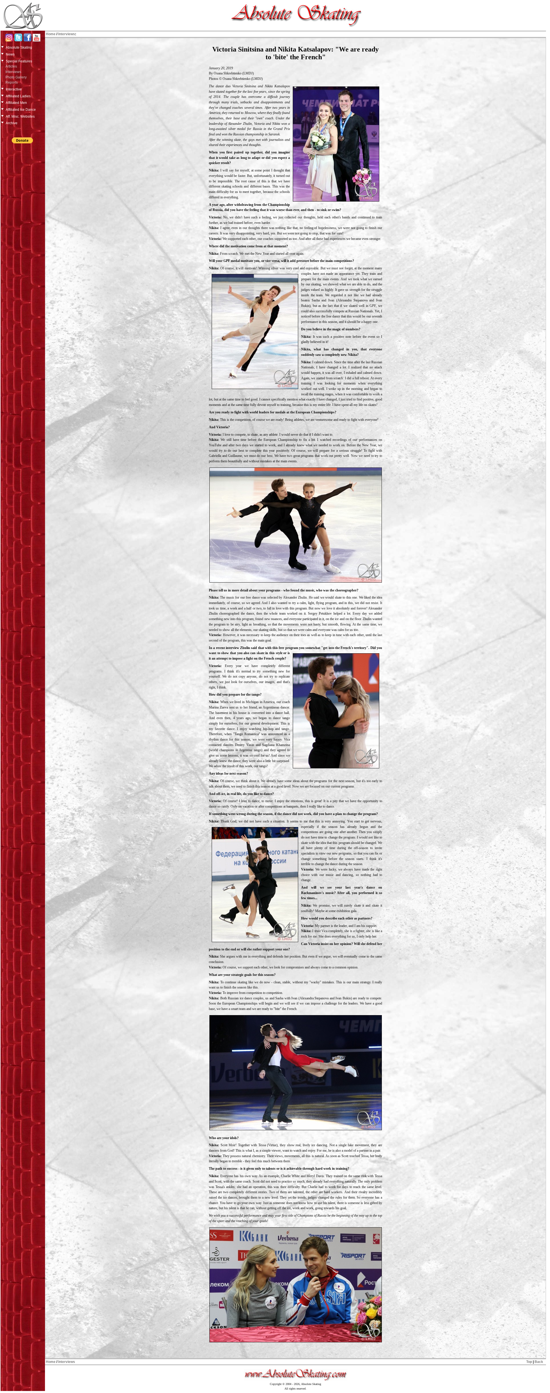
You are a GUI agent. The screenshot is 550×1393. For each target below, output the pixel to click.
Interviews (13, 72)
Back (539, 1362)
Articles (11, 66)
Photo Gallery (16, 77)
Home (51, 34)
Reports (11, 82)
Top (529, 1362)
